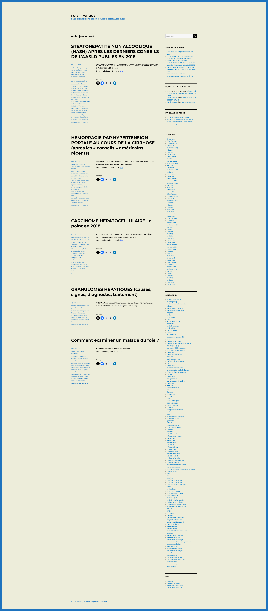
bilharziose (75, 311)
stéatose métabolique (78, 79)
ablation (74, 242)
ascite (79, 171)
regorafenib (75, 264)
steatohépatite (81, 72)
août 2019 (170, 227)
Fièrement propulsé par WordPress (95, 602)
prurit (86, 378)
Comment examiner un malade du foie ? (115, 340)
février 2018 (171, 258)
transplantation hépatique (175, 559)
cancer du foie (76, 237)
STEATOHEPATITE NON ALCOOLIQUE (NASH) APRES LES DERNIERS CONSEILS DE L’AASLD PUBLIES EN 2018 (115, 51)
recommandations (77, 191)
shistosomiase (84, 319)
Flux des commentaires (175, 586)
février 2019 (171, 240)
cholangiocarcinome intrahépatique (179, 344)
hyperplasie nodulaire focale (176, 465)
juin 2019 (170, 231)
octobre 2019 (171, 223)
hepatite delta (171, 443)
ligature (74, 185)
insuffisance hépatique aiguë (176, 485)
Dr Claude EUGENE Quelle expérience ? (179, 117)
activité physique (77, 86)
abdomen (74, 356)
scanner (82, 264)
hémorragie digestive (174, 427)
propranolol (75, 189)
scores (73, 112)
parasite (84, 317)
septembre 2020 (172, 201)
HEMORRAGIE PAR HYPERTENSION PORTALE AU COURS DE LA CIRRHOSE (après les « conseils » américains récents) (113, 145)
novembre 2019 (172, 220)
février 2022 (171, 174)
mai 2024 (170, 159)
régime (84, 110)
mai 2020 (170, 207)
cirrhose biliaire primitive (175, 361)
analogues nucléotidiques (175, 310)
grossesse (170, 421)
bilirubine (170, 324)
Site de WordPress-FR (174, 588)
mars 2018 (170, 256)
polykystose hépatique (174, 520)
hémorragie (85, 180)
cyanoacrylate (76, 178)
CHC (84, 239)
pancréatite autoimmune (175, 518)
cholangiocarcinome (174, 341)
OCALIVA (85, 108)
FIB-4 (73, 95)
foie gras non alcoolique (175, 410)
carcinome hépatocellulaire (176, 337)
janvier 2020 (171, 216)
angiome (170, 313)
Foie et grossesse (172, 405)
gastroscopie (75, 166)
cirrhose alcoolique (173, 359)
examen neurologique (79, 367)
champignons (84, 311)
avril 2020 (170, 209)
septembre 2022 (172, 170)
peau (73, 376)
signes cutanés (79, 381)
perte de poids (76, 110)
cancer (73, 244)
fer (168, 390)
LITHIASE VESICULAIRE (175, 493)
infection (170, 478)
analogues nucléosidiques (175, 308)
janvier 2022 (171, 176)
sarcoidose (74, 319)
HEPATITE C (171, 440)
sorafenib (82, 269)
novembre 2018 (172, 247)
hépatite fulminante (173, 447)
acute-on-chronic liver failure (177, 304)
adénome (170, 306)
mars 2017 (170, 282)
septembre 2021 (172, 183)
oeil (80, 374)
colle (86, 176)
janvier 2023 (171, 168)
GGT (168, 414)
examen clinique (83, 365)
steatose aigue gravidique (175, 535)
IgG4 (168, 476)
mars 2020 (170, 212)
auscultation (75, 361)
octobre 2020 (171, 198)
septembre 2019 (172, 225)
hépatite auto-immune (174, 436)
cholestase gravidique (174, 355)
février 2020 (171, 214)
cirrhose (74, 68)
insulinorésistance (77, 101)
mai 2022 (170, 172)
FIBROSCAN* (171, 394)
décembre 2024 (172, 157)
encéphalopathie (172, 379)
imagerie (74, 257)
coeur (87, 363)
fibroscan (79, 95)
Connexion (170, 581)
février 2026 (171, 139)
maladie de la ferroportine (175, 500)
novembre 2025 (172, 143)
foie (72, 97)
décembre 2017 (172, 262)
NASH (73, 72)
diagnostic (81, 253)
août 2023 (170, 165)
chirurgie (74, 253)
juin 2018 (170, 251)
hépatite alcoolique (173, 434)
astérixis (85, 359)
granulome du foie (77, 308)
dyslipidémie (84, 90)
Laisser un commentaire (79, 122)
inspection (85, 370)
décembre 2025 (172, 141)
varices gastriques (77, 200)
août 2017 (170, 271)
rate (72, 381)
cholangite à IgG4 (173, 346)
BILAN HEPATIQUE (173, 321)
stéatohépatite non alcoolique (177, 531)
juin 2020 (170, 205)
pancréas (170, 515)
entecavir (170, 385)
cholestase (170, 352)
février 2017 (171, 284)
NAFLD (84, 70)
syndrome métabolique (79, 117)
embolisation (75, 255)
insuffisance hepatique (174, 480)
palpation (86, 374)
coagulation (171, 366)
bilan (79, 242)
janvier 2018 (171, 260)
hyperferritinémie (173, 462)
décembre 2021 (172, 179)
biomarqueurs (76, 88)
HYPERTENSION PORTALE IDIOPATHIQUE (181, 469)
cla (168, 363)
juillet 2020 (171, 203)
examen (74, 365)
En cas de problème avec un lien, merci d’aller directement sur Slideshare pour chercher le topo (180, 122)
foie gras (80, 68)
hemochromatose (173, 425)
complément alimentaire (175, 368)
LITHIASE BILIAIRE (173, 491)
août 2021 (170, 185)
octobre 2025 (171, 146)
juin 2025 (170, 150)
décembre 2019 (172, 218)
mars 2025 (170, 152)
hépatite (74, 370)
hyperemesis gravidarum (175, 460)
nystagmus (75, 374)
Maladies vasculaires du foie (176, 507)
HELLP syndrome (173, 423)
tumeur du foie (172, 562)
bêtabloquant (83, 174)
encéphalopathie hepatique (176, 381)
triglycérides (83, 119)
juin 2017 (170, 276)
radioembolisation (77, 260)
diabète (77, 90)
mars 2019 (170, 238)
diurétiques (171, 377)
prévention (75, 187)
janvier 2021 (171, 192)
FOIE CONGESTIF (172, 403)
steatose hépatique (173, 537)
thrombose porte (172, 553)
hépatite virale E (172, 456)
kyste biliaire (171, 489)
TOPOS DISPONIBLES (188, 102)
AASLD (73, 171)
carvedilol (74, 176)
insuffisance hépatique (174, 482)
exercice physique (173, 388)
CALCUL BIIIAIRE (172, 330)
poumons (80, 378)
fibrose (84, 95)
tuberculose (75, 322)
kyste (169, 487)
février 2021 (171, 190)
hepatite (170, 429)
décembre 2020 (172, 194)
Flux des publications (174, 583)
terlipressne (84, 193)
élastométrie (83, 93)
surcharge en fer (172, 546)
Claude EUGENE (172, 98)
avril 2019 (170, 236)
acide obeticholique (78, 84)
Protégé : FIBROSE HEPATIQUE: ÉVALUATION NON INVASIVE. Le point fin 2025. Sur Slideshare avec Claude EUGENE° (181, 63)
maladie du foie (76, 372)
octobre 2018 (171, 249)
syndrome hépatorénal (174, 548)
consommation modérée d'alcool (178, 370)
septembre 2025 (172, 148)
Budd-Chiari (171, 328)
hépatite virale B (172, 451)
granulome (83, 315)
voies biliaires (171, 566)
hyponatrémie (172, 471)
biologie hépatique (173, 326)
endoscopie (81, 164)
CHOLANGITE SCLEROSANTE (176, 350)
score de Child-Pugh (83, 266)
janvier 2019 (171, 242)
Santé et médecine (173, 524)
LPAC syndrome (172, 496)
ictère (73, 351)
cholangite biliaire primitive (176, 348)
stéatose (82, 76)
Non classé (170, 513)
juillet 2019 (170, 229)
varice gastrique (83, 198)
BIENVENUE (171, 317)
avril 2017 (170, 280)
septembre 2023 (172, 163)
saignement (75, 193)
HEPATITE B (171, 438)
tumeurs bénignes (173, 564)
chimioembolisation (78, 251)
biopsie (84, 242)
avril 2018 (170, 254)
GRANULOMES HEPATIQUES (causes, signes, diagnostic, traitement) (111, 292)
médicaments (81, 104)
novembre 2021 (172, 181)
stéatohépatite (81, 112)
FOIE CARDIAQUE (173, 401)
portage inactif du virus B (175, 522)
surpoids (80, 115)
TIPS (72, 196)
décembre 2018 (172, 245)
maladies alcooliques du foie (176, 504)
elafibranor (75, 93)
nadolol (79, 185)
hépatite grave (172, 449)
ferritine (170, 392)
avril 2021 (170, 187)
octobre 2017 (171, 267)
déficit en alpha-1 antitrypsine (177, 372)
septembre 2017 (172, 269)
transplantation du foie (79, 81)
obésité (78, 108)
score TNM (74, 269)
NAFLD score (81, 106)
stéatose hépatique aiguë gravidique (179, 542)
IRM (79, 257)
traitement (75, 119)
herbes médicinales (173, 458)
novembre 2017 (172, 265)
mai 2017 (170, 278)
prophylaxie (83, 187)
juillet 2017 (170, 273)
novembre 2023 (172, 161)
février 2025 (171, 154)
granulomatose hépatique (80, 305)
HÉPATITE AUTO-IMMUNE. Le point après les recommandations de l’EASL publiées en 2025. (181, 69)
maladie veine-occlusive (175, 502)
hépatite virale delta (173, 454)
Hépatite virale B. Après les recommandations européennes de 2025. (181, 93)
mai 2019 (170, 234)
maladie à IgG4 (172, 498)
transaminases (172, 555)
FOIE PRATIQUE (83, 16)
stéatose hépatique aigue (175, 540)
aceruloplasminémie (174, 299)
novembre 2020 (172, 196)
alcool (86, 86)
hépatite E (170, 445)
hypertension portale (78, 182)
